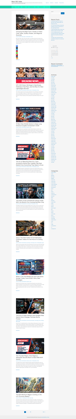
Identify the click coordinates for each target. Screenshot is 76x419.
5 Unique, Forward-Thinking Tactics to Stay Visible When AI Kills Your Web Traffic (57, 66)
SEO (52, 209)
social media (53, 213)
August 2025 (53, 94)
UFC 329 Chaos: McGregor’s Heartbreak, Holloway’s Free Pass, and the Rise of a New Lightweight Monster (29, 86)
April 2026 (52, 82)
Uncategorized (53, 228)
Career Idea (29, 320)
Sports (30, 90)
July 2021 (52, 162)
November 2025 (53, 89)
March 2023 (53, 137)
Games (28, 90)
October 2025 (53, 91)
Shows (52, 212)
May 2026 (52, 80)
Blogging (52, 178)
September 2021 (53, 159)
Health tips (53, 193)
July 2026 (52, 77)
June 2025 (52, 97)
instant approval (53, 194)
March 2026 (53, 83)
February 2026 (53, 85)
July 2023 (52, 131)
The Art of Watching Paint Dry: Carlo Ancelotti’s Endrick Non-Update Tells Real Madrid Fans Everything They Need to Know (29, 163)
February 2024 (53, 120)
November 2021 (53, 157)
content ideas (53, 182)
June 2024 (53, 114)
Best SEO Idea (17, 2)
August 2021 (53, 160)
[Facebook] (17, 46)
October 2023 (53, 126)
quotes (52, 203)
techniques (28, 242)
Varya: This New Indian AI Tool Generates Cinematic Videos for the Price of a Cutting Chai (29, 239)
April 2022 (52, 150)
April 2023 (52, 135)
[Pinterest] (17, 51)
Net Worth (52, 200)
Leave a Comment (19, 36)
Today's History (53, 219)
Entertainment (24, 90)
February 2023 (53, 138)
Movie (52, 197)
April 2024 (52, 117)
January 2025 (53, 104)
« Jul (52, 57)
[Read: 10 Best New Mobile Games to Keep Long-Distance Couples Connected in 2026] (30, 114)
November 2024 (53, 107)
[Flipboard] (17, 55)
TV (51, 227)
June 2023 (53, 132)
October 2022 (53, 141)
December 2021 (53, 156)
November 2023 (53, 125)
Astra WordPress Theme (45, 417)
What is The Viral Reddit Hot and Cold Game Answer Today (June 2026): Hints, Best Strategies (29, 278)
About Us (47, 2)
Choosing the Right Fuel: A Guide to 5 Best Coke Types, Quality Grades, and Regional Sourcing (29, 33)
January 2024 (53, 122)
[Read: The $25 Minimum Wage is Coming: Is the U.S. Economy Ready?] (30, 385)
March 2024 (53, 119)
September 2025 (53, 92)
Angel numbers (53, 172)
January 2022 (53, 154)
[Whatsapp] (17, 53)
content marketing (54, 184)
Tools (35, 242)
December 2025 (53, 88)
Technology (29, 203)
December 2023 (53, 123)
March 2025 (53, 101)
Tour (52, 222)
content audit (53, 181)
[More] (17, 58)
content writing (53, 185)
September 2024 (53, 110)
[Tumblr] (17, 56)
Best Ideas (23, 36)
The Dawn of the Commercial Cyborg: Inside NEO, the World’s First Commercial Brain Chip (57, 39)
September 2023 (53, 128)
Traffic (52, 224)
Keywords (52, 196)
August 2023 (53, 129)
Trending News (28, 36)
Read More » (18, 59)
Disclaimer (56, 2)
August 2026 (53, 76)
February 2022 (53, 153)
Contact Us (51, 2)
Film (52, 190)
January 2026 (53, 86)
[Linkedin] (17, 49)
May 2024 (52, 116)
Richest (52, 206)
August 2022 (53, 144)
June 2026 (52, 79)
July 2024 (52, 113)
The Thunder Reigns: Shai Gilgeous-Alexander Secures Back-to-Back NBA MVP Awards (29, 357)
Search (52, 11)
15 (56, 51)
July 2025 (52, 95)
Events (52, 188)
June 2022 (52, 147)
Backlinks (52, 175)
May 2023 (52, 134)
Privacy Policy (61, 2)
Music (52, 199)
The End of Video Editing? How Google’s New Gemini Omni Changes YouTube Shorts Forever (30, 317)
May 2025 (52, 98)
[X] (17, 48)
